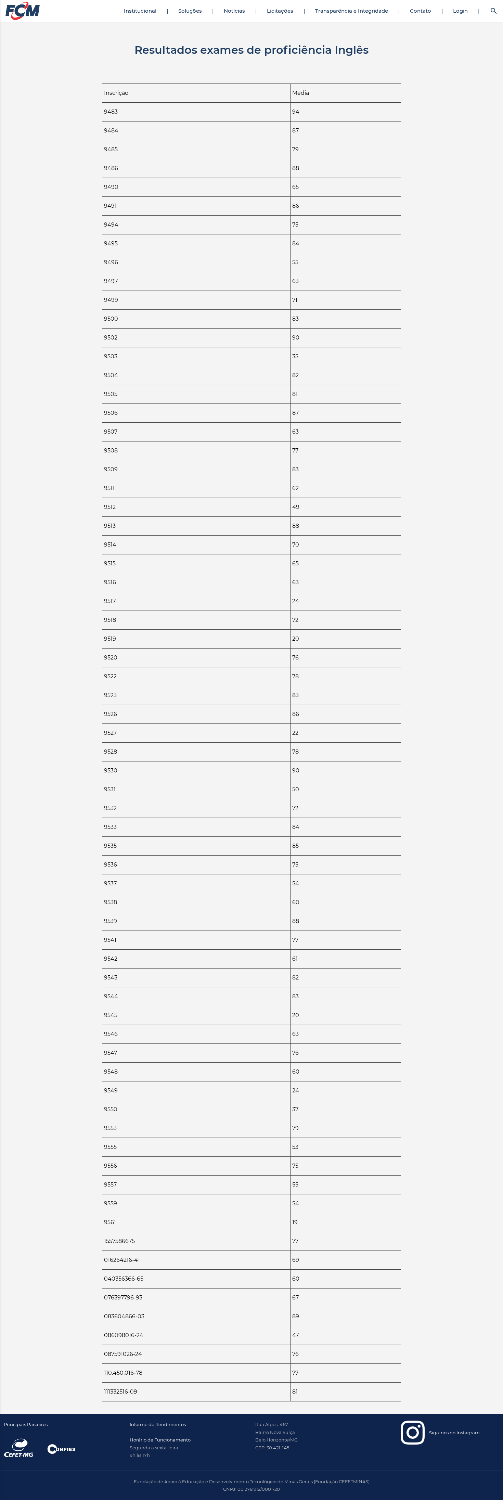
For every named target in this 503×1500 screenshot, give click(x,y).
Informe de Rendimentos (158, 1424)
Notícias (234, 11)
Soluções (190, 11)
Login (460, 11)
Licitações (280, 11)
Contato (420, 11)
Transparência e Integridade (351, 11)
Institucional (140, 11)
